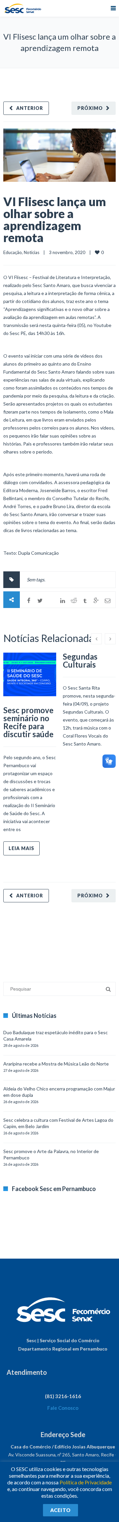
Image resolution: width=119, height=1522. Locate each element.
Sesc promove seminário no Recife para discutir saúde (28, 722)
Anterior (29, 108)
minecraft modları (21, 939)
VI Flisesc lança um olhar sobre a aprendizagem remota (54, 219)
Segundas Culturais (80, 660)
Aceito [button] (60, 1510)
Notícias (31, 252)
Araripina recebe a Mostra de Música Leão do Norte (56, 1063)
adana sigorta (54, 939)
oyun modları (82, 939)
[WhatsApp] (51, 600)
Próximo (90, 108)
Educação (12, 252)
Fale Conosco (62, 1408)
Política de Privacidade (86, 1482)
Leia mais (21, 848)
